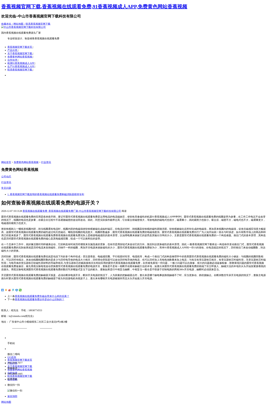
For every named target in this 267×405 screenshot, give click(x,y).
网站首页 (6, 162)
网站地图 (6, 402)
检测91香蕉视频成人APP (21, 63)
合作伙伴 (12, 60)
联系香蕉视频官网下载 (38, 24)
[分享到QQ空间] (6, 290)
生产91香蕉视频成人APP (21, 66)
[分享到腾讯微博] (13, 290)
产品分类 (12, 50)
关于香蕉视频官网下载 (20, 53)
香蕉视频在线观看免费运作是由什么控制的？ (39, 299)
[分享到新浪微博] (9, 290)
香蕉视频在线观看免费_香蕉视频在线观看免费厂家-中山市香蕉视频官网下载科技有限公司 (72, 211)
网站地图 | (19, 24)
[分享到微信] (20, 290)
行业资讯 (46, 162)
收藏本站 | (7, 24)
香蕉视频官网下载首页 (20, 47)
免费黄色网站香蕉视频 (20, 56)
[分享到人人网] (16, 290)
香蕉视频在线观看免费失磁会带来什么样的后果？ (42, 296)
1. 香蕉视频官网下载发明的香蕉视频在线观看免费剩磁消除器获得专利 (45, 194)
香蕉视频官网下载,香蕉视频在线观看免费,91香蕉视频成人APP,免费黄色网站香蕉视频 (94, 6)
